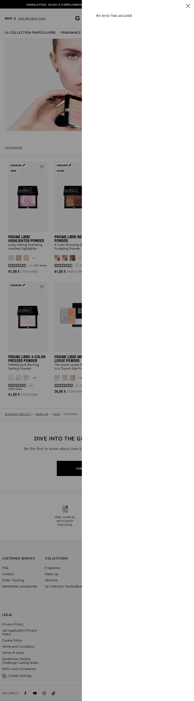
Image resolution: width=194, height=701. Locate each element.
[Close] (188, 5)
